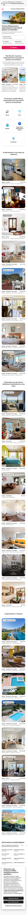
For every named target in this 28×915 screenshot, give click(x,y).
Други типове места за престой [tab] (10, 845)
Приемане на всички (13, 898)
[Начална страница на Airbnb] (3, 9)
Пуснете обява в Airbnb (17, 9)
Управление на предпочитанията (13, 905)
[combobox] (13, 38)
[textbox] (7, 43)
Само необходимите (13, 902)
